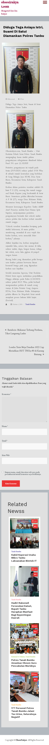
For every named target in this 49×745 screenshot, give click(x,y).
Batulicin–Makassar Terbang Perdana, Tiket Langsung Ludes (24, 331)
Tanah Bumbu (30, 304)
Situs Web (6, 455)
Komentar (6, 394)
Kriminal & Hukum (18, 657)
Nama (5, 426)
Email (4, 440)
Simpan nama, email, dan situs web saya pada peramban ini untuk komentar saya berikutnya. (23, 473)
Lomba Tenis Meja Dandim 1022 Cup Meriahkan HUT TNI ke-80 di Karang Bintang (26, 351)
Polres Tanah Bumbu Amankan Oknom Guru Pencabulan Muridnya (24, 663)
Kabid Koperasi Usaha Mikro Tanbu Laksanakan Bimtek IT (24, 557)
